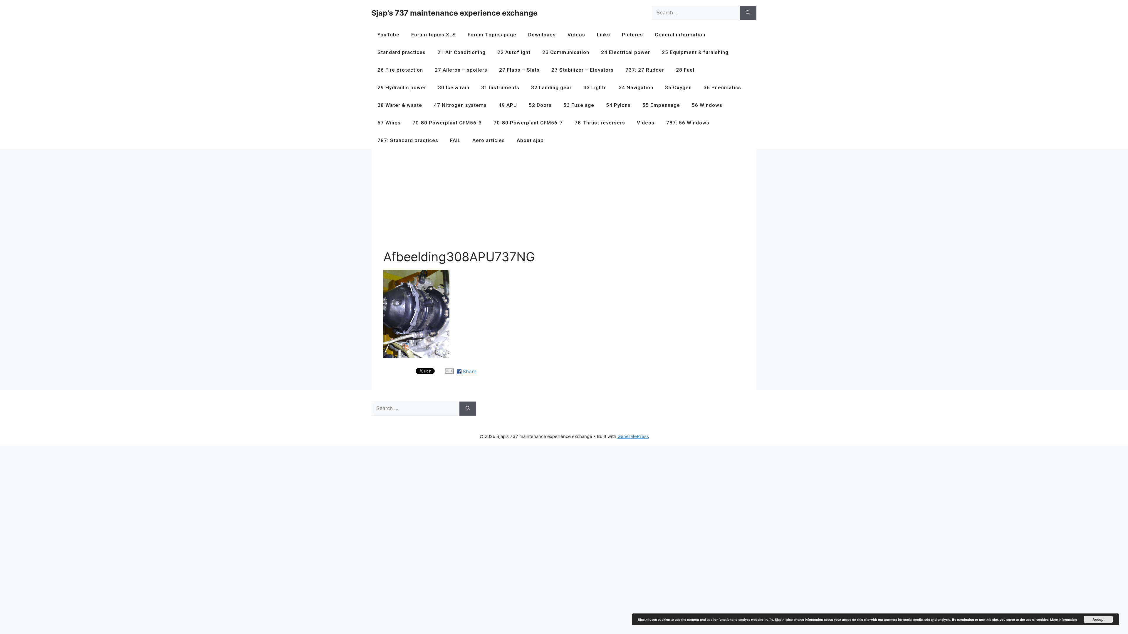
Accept (1098, 619)
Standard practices (401, 52)
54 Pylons (618, 105)
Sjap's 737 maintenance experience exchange (455, 13)
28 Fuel (685, 70)
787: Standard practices (407, 140)
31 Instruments (500, 87)
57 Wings (389, 123)
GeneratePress (633, 436)
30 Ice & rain (453, 87)
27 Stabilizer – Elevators (582, 70)
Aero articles (488, 140)
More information (1063, 619)
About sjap (530, 140)
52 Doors (540, 105)
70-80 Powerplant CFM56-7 (528, 123)
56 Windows (707, 105)
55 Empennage (661, 105)
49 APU (507, 105)
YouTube (388, 35)
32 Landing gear (551, 87)
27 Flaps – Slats (519, 70)
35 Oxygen (678, 87)
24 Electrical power (625, 52)
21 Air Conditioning (461, 52)
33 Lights (595, 87)
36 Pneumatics (722, 87)
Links (603, 35)
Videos (576, 35)
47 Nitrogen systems (460, 105)
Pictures (632, 35)
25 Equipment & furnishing (695, 52)
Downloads (542, 35)
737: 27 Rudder (644, 70)
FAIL (455, 140)
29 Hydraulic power (401, 87)
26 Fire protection (400, 70)
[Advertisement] (559, 202)
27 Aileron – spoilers (461, 70)
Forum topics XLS (433, 35)
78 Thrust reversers (600, 123)
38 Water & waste (399, 105)
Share (469, 372)
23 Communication (565, 52)
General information (680, 35)
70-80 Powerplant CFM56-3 (447, 123)
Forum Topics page (492, 35)
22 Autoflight (514, 52)
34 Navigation (636, 87)
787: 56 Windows (687, 123)
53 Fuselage (578, 105)
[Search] (748, 13)
